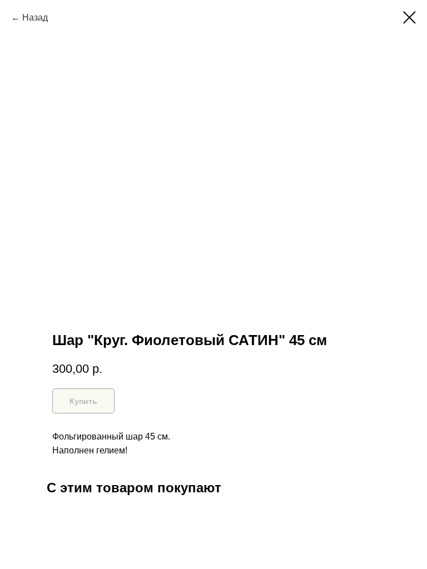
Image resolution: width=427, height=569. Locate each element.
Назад (35, 17)
